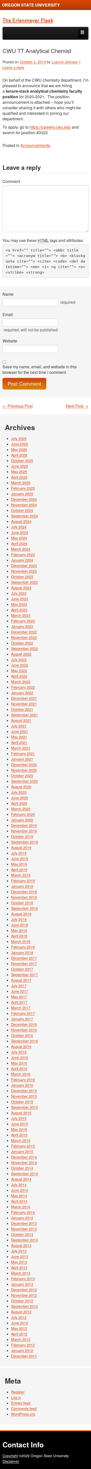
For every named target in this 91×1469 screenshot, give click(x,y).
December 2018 (24, 891)
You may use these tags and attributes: (43, 240)
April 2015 (19, 1134)
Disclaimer (11, 1461)
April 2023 (19, 609)
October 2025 (22, 460)
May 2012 (19, 1328)
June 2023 (19, 598)
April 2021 (19, 742)
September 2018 (24, 908)
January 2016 (22, 1085)
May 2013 (19, 1261)
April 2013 (19, 1267)
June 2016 (19, 1057)
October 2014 (22, 1168)
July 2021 (19, 725)
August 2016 (21, 1046)
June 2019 (19, 858)
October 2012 (22, 1300)
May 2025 (19, 471)
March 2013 (20, 1273)
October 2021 (22, 709)
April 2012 (19, 1333)
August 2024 (21, 521)
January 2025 (22, 493)
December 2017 (24, 957)
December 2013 (24, 1223)
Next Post (77, 406)
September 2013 (24, 1239)
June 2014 (19, 1190)
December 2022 (24, 631)
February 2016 (23, 1079)
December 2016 (24, 1024)
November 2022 (24, 637)
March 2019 (20, 875)
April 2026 (19, 455)
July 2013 (19, 1250)
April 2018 (19, 935)
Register (18, 1391)
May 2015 (19, 1129)
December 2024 (24, 499)
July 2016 (19, 1051)
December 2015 (24, 1090)
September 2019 (24, 841)
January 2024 (22, 560)
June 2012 (19, 1322)
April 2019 (19, 869)
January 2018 (22, 952)
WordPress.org (23, 1413)
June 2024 (19, 532)
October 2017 (22, 969)
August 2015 (21, 1112)
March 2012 (20, 1339)
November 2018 (24, 897)
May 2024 (19, 537)
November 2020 (24, 770)
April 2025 (19, 477)
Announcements (35, 145)
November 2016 (24, 1029)
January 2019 (22, 886)
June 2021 (19, 731)
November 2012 (24, 1295)
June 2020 (19, 797)
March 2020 (20, 808)
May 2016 (19, 1063)
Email (8, 314)
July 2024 (19, 526)
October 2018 (22, 902)
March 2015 (20, 1140)
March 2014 (20, 1206)
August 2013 (21, 1245)
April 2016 (19, 1068)
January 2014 (22, 1217)
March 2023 (20, 615)
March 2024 (20, 548)
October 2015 (22, 1101)
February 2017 (23, 1013)
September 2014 (24, 1173)
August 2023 (21, 587)
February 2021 (23, 753)
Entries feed (20, 1402)
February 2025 (23, 488)
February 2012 (23, 1344)
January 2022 (22, 692)
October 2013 (22, 1234)
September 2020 (24, 781)
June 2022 (19, 665)
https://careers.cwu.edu (50, 127)
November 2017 (24, 963)
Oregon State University (31, 5)
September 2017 (24, 974)
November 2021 (24, 703)
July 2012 (19, 1317)
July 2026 (19, 438)
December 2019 (24, 825)
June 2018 (19, 924)
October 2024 (22, 510)
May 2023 (19, 604)
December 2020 (24, 764)
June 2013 (19, 1256)
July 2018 (19, 919)
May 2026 (19, 449)
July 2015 (19, 1118)
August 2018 (21, 913)
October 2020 (22, 775)
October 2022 (22, 642)
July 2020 (19, 792)
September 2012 (24, 1306)
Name (8, 294)
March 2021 (20, 747)
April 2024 (19, 543)
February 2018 (23, 946)
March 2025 (20, 482)
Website (10, 341)
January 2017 (22, 1018)
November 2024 (24, 504)
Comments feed (24, 1408)
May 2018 (19, 930)
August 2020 (21, 786)
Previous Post (18, 406)
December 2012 (24, 1289)
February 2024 (23, 554)
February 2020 (23, 814)
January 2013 (22, 1284)
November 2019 (24, 830)
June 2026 (19, 443)
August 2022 (21, 653)
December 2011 (24, 1355)
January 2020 (22, 819)
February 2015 (23, 1145)
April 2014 (19, 1201)
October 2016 (22, 1035)
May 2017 (19, 996)
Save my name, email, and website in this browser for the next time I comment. (40, 369)
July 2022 (19, 659)
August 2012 (21, 1311)
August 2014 (21, 1179)
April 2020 (19, 803)
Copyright (10, 1455)
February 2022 (23, 687)
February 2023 (23, 620)
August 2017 (21, 980)
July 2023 (19, 593)
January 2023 (22, 626)
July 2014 (19, 1184)
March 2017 (20, 1007)
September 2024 (24, 515)
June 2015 (19, 1123)
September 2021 (24, 714)
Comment (11, 181)
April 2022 (19, 676)
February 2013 (23, 1278)
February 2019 (23, 880)
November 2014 (24, 1162)
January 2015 (22, 1151)
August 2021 (21, 720)
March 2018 (20, 941)
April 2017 (19, 1002)
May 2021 (19, 736)
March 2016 (20, 1074)
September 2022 (24, 648)
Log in (16, 1397)
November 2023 (24, 571)
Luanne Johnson (65, 61)
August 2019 (21, 847)
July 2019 (19, 852)
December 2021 (24, 698)
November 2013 (24, 1228)
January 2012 (22, 1350)
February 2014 (23, 1212)
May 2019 (19, 864)
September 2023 (24, 582)
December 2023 (24, 565)
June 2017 (19, 991)
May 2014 (19, 1195)
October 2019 (22, 836)
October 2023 (22, 576)
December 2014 (24, 1156)
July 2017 (19, 985)
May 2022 (19, 670)
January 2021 (22, 759)
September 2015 (24, 1107)
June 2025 (19, 466)
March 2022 (20, 681)
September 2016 (24, 1040)
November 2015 (24, 1096)
